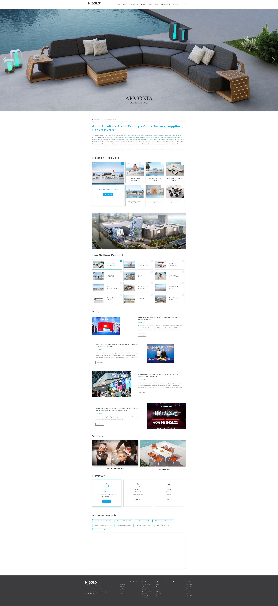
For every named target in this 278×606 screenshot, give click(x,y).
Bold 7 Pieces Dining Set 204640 (175, 201)
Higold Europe (188, 584)
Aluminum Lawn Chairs (101, 530)
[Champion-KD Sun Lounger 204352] (142, 163)
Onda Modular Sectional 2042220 (174, 179)
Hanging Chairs (123, 589)
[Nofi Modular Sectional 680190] (121, 295)
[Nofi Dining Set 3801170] (183, 283)
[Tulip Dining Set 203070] (183, 295)
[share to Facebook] (89, 588)
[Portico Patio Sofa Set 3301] (121, 261)
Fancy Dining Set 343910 (111, 275)
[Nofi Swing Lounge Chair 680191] (183, 261)
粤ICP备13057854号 (89, 593)
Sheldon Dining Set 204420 (143, 287)
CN (186, 4)
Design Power (145, 589)
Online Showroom (134, 4)
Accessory (122, 593)
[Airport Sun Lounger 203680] (183, 272)
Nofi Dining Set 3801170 (174, 287)
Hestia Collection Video (163, 469)
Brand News (144, 593)
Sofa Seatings (122, 584)
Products (125, 4)
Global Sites (175, 4)
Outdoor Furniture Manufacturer (163, 521)
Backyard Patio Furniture (124, 525)
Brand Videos (145, 595)
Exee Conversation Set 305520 (108, 189)
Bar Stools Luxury (112, 137)
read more (142, 335)
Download (144, 597)
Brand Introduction (146, 584)
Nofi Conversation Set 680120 (112, 287)
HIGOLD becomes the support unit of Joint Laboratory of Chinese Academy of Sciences (158, 318)
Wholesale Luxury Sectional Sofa (103, 525)
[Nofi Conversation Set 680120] (121, 283)
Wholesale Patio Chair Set (124, 521)
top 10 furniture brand (143, 521)
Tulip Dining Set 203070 (174, 298)
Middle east (158, 591)
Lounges (121, 588)
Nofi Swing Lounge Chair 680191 (173, 264)
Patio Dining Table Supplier (164, 525)
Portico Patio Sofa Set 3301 (111, 264)
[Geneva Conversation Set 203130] (142, 186)
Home (118, 4)
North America (159, 593)
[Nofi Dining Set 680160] (162, 186)
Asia (157, 586)
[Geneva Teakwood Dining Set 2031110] (152, 272)
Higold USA (188, 586)
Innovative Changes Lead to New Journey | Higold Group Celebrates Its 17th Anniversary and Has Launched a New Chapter (117, 409)
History (143, 586)
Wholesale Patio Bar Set (143, 137)
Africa (157, 584)
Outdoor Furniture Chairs (143, 525)
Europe (157, 588)
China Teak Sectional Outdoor (126, 137)
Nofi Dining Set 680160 (154, 202)
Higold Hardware (189, 595)
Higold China (188, 588)
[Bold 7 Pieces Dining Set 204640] (182, 186)
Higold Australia (188, 591)
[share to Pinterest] (106, 588)
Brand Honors (145, 588)
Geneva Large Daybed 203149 (143, 264)
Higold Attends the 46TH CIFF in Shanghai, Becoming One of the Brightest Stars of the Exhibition (158, 375)
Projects (150, 4)
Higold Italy (187, 589)
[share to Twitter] (99, 588)
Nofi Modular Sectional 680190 (111, 298)
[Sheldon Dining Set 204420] (152, 283)
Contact (156, 4)
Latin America (159, 589)
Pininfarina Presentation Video (115, 468)
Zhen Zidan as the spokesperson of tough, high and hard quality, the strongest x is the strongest (116, 345)
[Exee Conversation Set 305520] (122, 163)
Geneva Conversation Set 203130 (134, 201)
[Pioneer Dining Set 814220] (162, 163)
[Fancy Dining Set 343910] (121, 272)
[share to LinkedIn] (96, 588)
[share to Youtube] (93, 588)
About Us (143, 4)
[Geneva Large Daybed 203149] (152, 261)
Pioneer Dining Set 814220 (155, 179)
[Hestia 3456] (152, 295)
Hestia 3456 (141, 298)
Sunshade (122, 591)
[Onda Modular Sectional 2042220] (182, 163)
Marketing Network (165, 4)
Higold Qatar (188, 593)
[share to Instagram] (102, 588)
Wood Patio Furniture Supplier (103, 521)
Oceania (157, 595)
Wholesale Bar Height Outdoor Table (161, 137)
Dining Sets (122, 586)
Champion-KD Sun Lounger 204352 (135, 179)
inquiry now (108, 194)
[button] (4, 60)
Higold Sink (187, 597)
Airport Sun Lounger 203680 (174, 275)
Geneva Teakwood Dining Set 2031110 (141, 276)
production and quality (147, 591)
